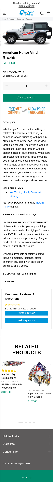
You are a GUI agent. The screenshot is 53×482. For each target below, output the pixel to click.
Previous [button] (2, 365)
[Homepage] (27, 13)
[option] (26, 33)
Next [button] (50, 365)
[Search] (42, 13)
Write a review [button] (27, 313)
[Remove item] (50, 5)
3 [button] (30, 422)
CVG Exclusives (19, 76)
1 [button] (21, 422)
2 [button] (26, 422)
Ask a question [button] (26, 320)
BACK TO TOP (26, 478)
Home (4, 19)
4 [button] (34, 422)
